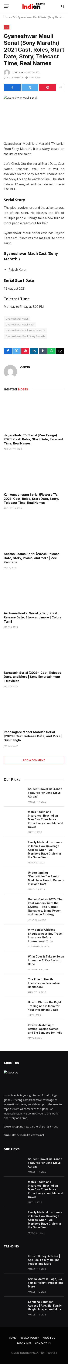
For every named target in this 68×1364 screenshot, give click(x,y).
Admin (19, 72)
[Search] (62, 6)
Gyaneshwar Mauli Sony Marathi (25, 336)
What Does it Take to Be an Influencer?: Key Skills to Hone (46, 960)
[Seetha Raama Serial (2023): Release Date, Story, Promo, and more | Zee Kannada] (34, 532)
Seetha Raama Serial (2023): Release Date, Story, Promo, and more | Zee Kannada (32, 558)
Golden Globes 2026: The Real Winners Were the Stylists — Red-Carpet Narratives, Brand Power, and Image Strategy (45, 907)
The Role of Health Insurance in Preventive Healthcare (44, 983)
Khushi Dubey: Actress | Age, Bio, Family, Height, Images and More (44, 1259)
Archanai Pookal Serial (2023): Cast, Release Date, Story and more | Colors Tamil (32, 617)
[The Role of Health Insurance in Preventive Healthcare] (14, 984)
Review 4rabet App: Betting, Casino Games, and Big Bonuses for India (45, 1028)
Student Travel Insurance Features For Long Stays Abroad (45, 792)
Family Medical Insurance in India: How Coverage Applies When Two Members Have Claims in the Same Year (45, 850)
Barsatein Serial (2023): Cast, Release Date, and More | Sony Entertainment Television (32, 677)
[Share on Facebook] (12, 87)
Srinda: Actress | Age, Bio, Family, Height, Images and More (45, 1282)
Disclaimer (24, 1343)
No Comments (15, 77)
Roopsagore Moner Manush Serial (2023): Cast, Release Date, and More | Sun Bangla (33, 736)
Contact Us (43, 1343)
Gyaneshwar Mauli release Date (25, 330)
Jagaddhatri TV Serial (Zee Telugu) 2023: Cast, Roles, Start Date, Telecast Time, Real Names (33, 439)
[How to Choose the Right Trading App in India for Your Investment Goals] (14, 1007)
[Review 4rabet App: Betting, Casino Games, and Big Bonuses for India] (14, 1030)
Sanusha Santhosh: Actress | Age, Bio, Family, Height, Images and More (45, 1305)
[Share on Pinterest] (47, 87)
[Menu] (6, 6)
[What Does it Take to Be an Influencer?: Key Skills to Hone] (14, 961)
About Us (49, 1337)
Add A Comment (34, 760)
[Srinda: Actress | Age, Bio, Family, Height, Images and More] (14, 1284)
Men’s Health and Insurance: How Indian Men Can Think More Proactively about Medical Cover (45, 819)
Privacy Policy (29, 1337)
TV (14, 17)
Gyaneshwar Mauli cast (20, 324)
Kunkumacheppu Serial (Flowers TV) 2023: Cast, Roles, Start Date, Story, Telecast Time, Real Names (31, 499)
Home (7, 17)
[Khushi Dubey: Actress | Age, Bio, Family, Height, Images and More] (14, 1261)
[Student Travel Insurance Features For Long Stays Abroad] (14, 794)
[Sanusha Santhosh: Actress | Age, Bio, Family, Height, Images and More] (14, 1307)
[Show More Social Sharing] (60, 87)
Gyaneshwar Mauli (17, 318)
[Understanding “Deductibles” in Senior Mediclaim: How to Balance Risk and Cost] (14, 877)
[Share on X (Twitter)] (30, 87)
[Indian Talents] (34, 6)
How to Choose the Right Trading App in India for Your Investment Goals (44, 1006)
